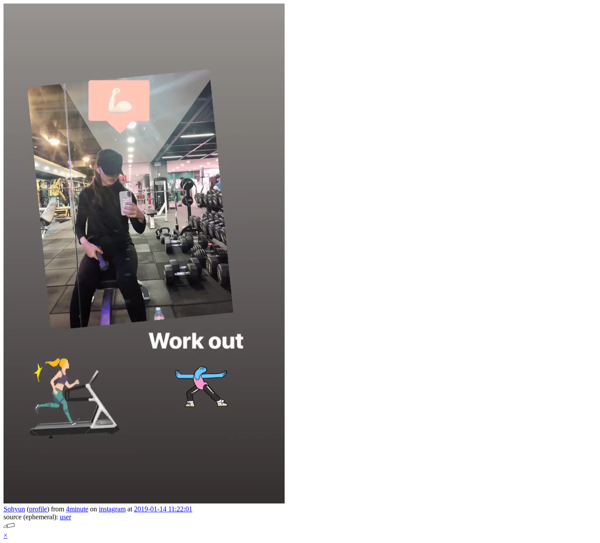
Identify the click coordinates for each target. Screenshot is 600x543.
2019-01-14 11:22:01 (163, 509)
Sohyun (14, 509)
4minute (77, 509)
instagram (112, 509)
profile (38, 509)
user (65, 517)
